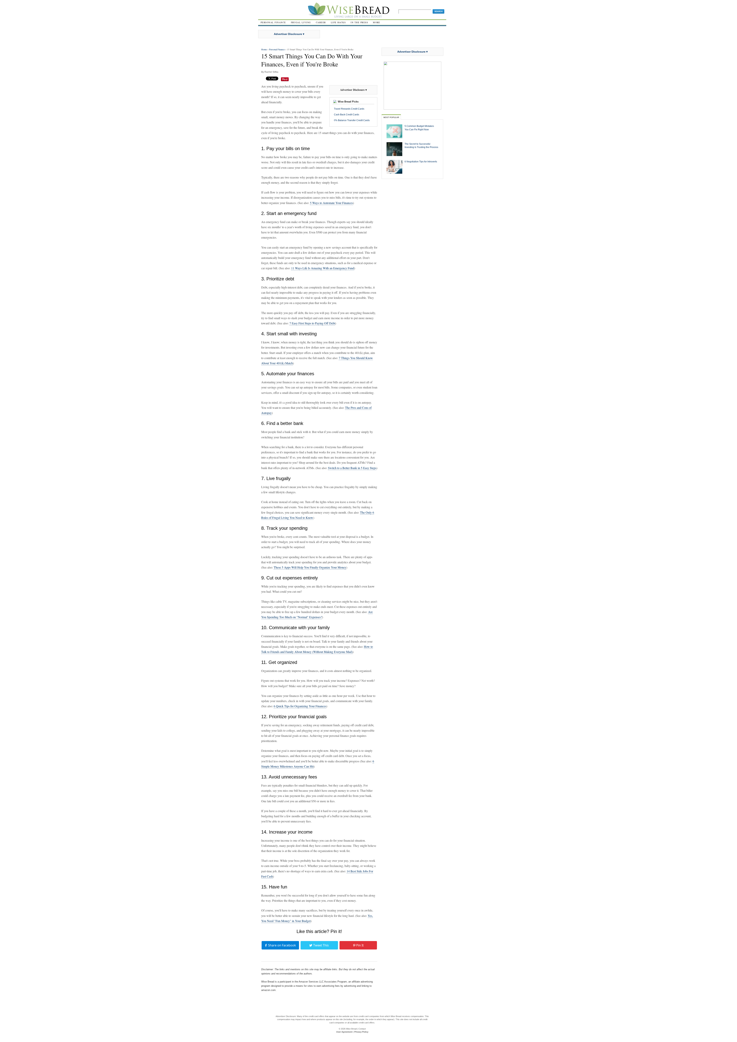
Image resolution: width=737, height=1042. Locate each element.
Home (264, 49)
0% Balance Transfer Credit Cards (352, 120)
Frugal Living (301, 22)
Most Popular (391, 117)
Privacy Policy (361, 1032)
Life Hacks (338, 22)
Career (321, 22)
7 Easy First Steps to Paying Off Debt (312, 323)
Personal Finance (273, 22)
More (376, 22)
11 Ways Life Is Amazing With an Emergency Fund (322, 268)
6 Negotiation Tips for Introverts (421, 161)
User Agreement (344, 1032)
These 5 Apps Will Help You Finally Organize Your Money (310, 567)
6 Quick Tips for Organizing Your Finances (300, 706)
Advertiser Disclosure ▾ (289, 34)
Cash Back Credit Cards (346, 114)
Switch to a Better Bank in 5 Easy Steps (352, 468)
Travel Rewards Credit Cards (349, 108)
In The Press (359, 22)
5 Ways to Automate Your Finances (331, 203)
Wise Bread (351, 1029)
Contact (362, 1029)
